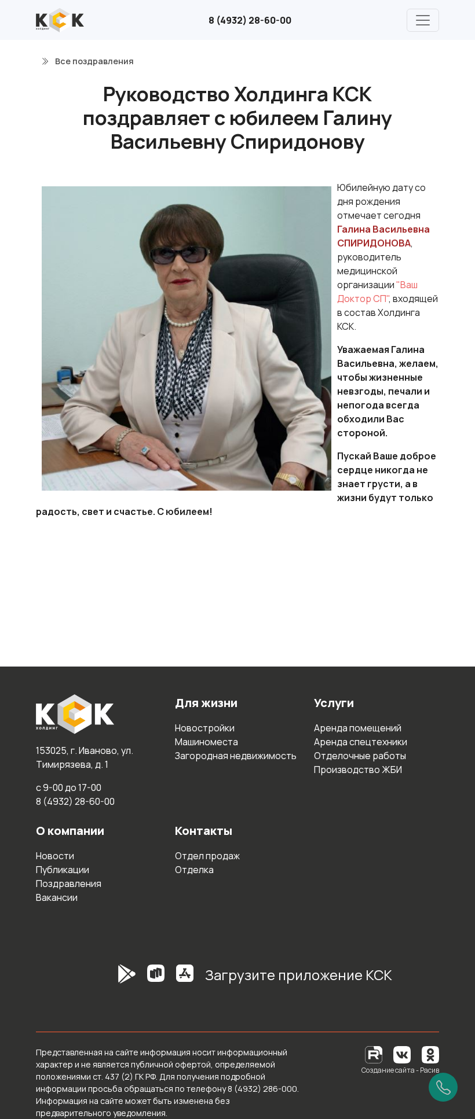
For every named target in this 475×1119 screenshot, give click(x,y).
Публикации (62, 869)
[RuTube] (374, 1053)
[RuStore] (156, 980)
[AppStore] (184, 980)
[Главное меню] (423, 20)
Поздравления (68, 883)
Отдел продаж (207, 855)
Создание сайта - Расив (400, 1070)
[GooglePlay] (109, 980)
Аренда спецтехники (360, 741)
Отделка (194, 869)
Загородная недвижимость (236, 755)
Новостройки (205, 728)
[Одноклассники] (430, 1053)
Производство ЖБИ (358, 769)
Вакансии (57, 897)
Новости (55, 855)
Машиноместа (206, 741)
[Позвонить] (443, 1087)
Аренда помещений (357, 728)
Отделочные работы (360, 755)
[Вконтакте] (402, 1053)
